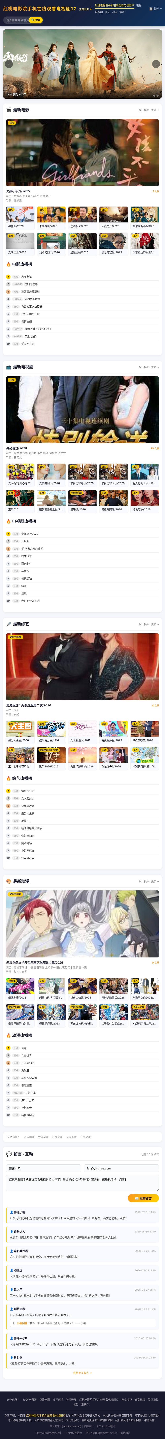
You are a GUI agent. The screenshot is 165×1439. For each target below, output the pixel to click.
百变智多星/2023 (111, 740)
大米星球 (43, 1136)
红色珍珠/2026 (142, 509)
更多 (155, 110)
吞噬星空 (26, 1085)
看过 (154, 9)
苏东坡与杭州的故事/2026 (85, 1023)
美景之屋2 (31, 336)
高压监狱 (26, 276)
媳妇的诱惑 (31, 284)
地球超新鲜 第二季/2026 (147, 766)
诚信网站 (125, 1432)
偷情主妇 (26, 321)
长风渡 (25, 541)
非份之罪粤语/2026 (82, 483)
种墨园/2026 (16, 226)
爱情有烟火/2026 (49, 483)
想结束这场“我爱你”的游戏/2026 (58, 997)
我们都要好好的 (30, 600)
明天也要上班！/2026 (145, 483)
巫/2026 (13, 509)
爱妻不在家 (27, 343)
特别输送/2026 (16, 448)
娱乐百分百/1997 (49, 740)
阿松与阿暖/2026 (111, 509)
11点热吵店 (27, 858)
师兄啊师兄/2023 (49, 1023)
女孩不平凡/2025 (18, 191)
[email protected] (71, 1426)
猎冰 (24, 585)
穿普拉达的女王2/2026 (146, 252)
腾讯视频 (153, 1399)
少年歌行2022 (29, 533)
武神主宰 (30, 1092)
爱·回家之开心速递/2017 (22, 483)
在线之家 (57, 1136)
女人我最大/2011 (80, 740)
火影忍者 (26, 1107)
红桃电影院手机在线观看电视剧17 (46, 8)
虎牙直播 (58, 1399)
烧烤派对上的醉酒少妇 (38, 328)
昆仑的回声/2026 (49, 252)
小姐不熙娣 (27, 850)
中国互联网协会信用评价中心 (101, 1432)
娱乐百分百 (27, 791)
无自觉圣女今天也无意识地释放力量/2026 (34, 963)
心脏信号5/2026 (111, 766)
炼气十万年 (27, 1100)
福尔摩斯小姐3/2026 (145, 226)
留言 (122, 11)
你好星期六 (27, 835)
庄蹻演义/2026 (79, 226)
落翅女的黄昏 (32, 299)
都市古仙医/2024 (80, 997)
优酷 (75, 1404)
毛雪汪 (25, 820)
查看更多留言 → (82, 1372)
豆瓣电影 (44, 1399)
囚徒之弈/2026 (110, 226)
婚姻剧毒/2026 (17, 997)
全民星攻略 (27, 805)
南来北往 (26, 563)
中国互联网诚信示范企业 (48, 1432)
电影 (138, 5)
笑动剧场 (26, 843)
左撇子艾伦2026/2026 (146, 997)
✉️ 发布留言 (143, 1198)
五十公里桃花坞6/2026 (22, 766)
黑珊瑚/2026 (78, 509)
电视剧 (99, 11)
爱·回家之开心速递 (32, 548)
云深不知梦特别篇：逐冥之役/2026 (29, 1023)
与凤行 (25, 571)
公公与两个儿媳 (30, 313)
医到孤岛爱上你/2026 (52, 509)
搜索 (35, 20)
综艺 (107, 11)
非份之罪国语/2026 (113, 483)
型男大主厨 (27, 813)
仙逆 (24, 1048)
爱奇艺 (85, 1404)
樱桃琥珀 (26, 578)
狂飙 (24, 593)
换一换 (144, 110)
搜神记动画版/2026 (113, 997)
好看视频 (140, 1399)
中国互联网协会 (73, 1432)
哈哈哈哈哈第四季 (31, 828)
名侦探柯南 (27, 1115)
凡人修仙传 (27, 1063)
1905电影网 (30, 1399)
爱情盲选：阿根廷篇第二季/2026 (28, 705)
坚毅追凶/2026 (79, 252)
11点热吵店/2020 (143, 740)
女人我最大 (27, 798)
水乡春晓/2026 (48, 226)
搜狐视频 (126, 1399)
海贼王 (25, 1070)
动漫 (114, 11)
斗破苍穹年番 (29, 1077)
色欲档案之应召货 (31, 306)
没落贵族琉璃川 (30, 291)
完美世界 (26, 1055)
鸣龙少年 (26, 556)
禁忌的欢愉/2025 (111, 252)
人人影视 (29, 1136)
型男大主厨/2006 (18, 740)
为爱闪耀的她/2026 (82, 766)
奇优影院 (71, 1136)
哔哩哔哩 (71, 1399)
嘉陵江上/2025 (17, 252)
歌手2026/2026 (48, 766)
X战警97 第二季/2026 (146, 1023)
